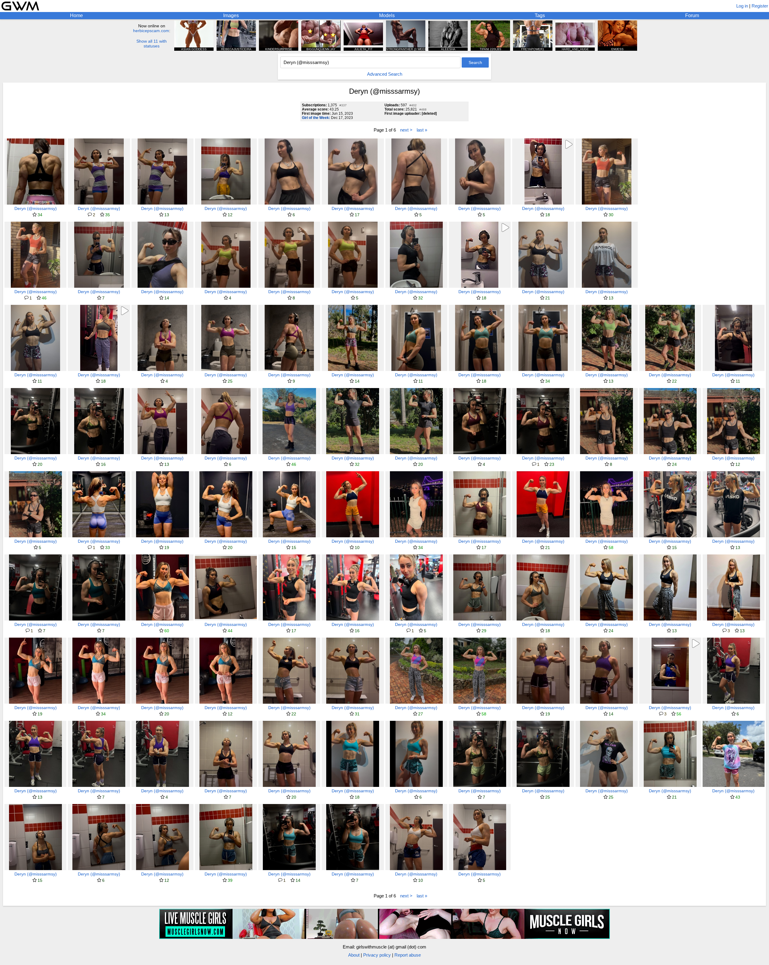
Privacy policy (377, 954)
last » (422, 129)
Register (760, 5)
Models (387, 15)
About (354, 954)
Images (231, 15)
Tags (540, 15)
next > (406, 129)
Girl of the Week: (316, 118)
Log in (742, 5)
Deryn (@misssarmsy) (35, 208)
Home (76, 15)
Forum (692, 15)
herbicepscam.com (151, 30)
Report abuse (407, 954)
